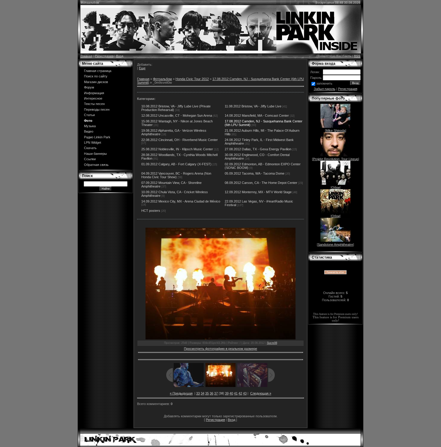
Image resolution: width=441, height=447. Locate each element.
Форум (89, 87)
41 (236, 393)
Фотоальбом (162, 79)
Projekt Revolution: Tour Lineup (335, 159)
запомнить (324, 83)
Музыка (90, 126)
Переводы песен (97, 109)
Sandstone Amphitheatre (335, 244)
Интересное (93, 98)
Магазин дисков (96, 82)
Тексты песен (94, 104)
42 (240, 393)
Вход (119, 56)
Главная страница (97, 71)
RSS (357, 56)
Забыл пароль (324, 89)
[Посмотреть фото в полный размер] (220, 284)
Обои (336, 187)
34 (202, 393)
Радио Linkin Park (97, 137)
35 (207, 393)
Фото (88, 120)
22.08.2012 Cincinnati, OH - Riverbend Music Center (179, 140)
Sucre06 (272, 342)
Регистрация (104, 56)
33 (198, 393)
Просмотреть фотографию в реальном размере (220, 348)
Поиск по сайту (95, 76)
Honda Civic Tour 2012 (192, 79)
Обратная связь (96, 164)
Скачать (90, 148)
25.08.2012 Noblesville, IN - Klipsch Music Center (177, 149)
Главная (86, 56)
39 (227, 393)
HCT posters (150, 210)
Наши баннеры (95, 153)
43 (245, 393)
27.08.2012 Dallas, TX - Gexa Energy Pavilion (258, 149)
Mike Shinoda (335, 130)
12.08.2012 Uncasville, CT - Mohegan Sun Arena (176, 115)
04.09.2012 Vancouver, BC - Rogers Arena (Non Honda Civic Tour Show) (176, 175)
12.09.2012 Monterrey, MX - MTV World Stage (258, 192)
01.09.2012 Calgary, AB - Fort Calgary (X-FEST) (176, 164)
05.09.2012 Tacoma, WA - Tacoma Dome (254, 173)
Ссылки (90, 159)
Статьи (89, 115)
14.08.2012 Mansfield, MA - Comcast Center (257, 115)
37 (216, 393)
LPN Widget (92, 142)
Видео (88, 131)
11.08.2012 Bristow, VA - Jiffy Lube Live (253, 106)
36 (211, 393)
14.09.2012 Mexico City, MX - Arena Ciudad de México (180, 201)
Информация (94, 93)
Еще (142, 68)
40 (231, 393)
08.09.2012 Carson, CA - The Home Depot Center (261, 182)
